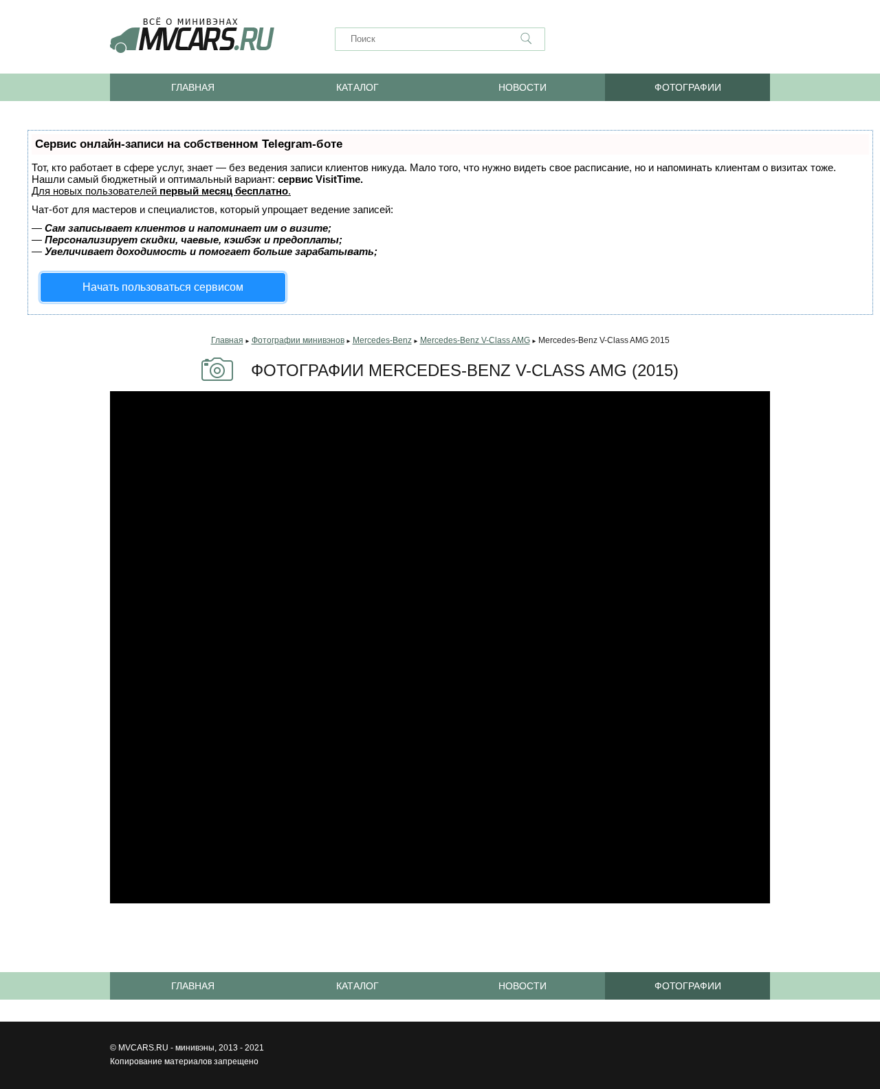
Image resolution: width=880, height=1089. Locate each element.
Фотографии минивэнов (298, 340)
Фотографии (687, 87)
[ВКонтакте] (627, 39)
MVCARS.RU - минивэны (166, 1048)
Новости (522, 87)
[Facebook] (693, 39)
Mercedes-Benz (382, 340)
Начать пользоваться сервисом (162, 287)
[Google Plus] (726, 39)
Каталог (357, 87)
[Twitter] (759, 39)
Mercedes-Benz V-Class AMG (475, 340)
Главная (192, 87)
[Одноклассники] (660, 39)
